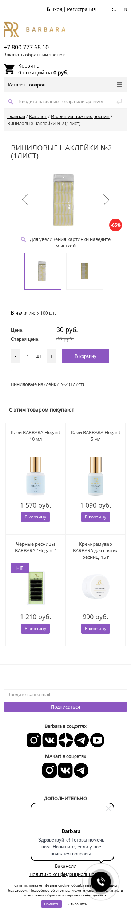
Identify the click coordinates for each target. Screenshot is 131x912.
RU (113, 9)
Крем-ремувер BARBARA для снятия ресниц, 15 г (95, 550)
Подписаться (65, 706)
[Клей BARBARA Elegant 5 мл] (95, 476)
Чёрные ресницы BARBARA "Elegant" (35, 547)
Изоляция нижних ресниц (80, 116)
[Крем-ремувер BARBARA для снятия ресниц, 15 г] (95, 588)
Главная (16, 116)
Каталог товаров (26, 84)
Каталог (38, 116)
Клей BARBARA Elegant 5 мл (95, 435)
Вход (56, 9)
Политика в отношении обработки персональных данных (73, 893)
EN (124, 9)
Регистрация (81, 9)
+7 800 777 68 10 (26, 47)
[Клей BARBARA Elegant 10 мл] (35, 476)
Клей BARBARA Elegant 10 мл (35, 435)
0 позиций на (43, 69)
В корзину (35, 517)
